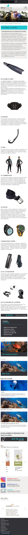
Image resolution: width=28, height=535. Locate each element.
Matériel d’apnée (8, 334)
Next (25, 462)
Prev (3, 462)
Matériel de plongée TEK (10, 332)
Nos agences (24, 1)
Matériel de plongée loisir (10, 327)
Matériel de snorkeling (9, 331)
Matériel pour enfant (9, 329)
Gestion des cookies (5, 533)
